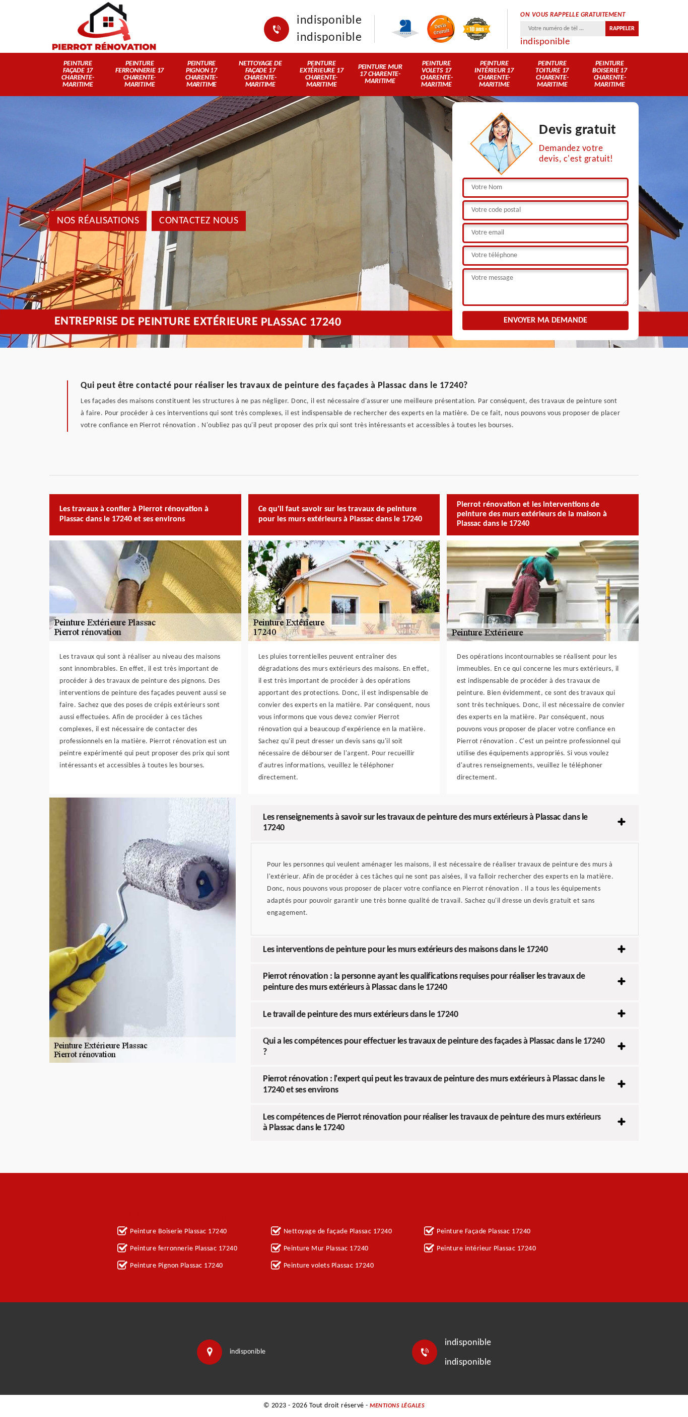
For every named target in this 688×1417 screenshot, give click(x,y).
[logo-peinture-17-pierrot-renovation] (103, 26)
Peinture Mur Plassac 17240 (326, 1248)
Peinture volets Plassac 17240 (329, 1266)
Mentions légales (397, 1406)
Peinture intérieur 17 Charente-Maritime (494, 74)
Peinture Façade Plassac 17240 (484, 1231)
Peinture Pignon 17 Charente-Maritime (201, 74)
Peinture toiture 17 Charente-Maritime (552, 74)
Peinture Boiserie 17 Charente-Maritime (609, 74)
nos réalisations (98, 221)
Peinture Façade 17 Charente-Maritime (77, 74)
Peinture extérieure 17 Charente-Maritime (321, 74)
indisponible (329, 21)
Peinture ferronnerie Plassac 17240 (183, 1248)
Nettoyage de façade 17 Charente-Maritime (260, 74)
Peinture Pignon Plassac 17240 (176, 1266)
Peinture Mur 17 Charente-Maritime (380, 74)
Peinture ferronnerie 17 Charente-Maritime (139, 74)
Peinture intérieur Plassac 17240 (486, 1248)
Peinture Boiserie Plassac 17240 (178, 1231)
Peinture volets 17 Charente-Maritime (437, 74)
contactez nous (198, 221)
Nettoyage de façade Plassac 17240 (338, 1231)
